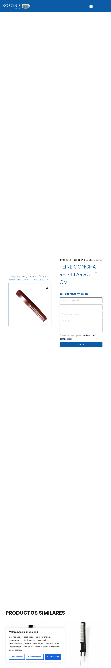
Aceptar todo (53, 657)
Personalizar (17, 657)
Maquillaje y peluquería (27, 276)
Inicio (11, 276)
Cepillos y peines (94, 259)
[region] (35, 645)
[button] (91, 6)
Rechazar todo (34, 657)
